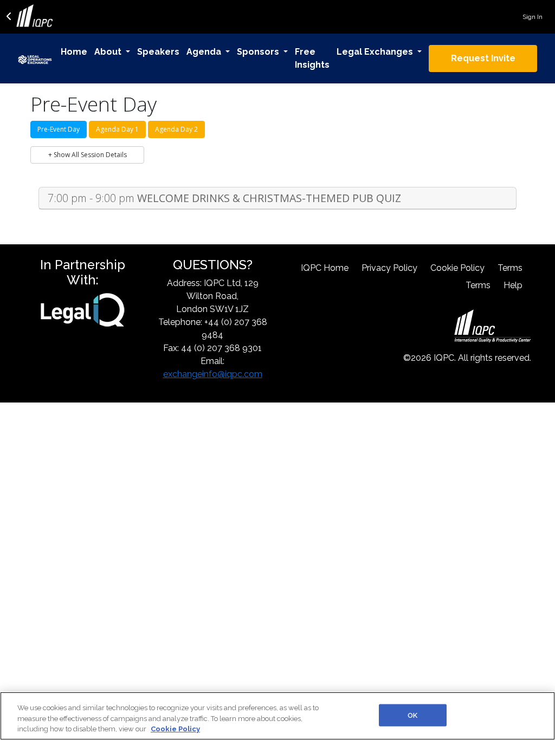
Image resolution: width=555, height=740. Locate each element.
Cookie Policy (457, 268)
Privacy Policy (389, 268)
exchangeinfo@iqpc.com (212, 374)
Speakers (158, 52)
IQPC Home (325, 268)
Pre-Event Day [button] (58, 129)
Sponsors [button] (259, 52)
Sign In (532, 17)
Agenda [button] (204, 52)
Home (74, 52)
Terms (510, 268)
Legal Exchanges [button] (376, 52)
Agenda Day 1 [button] (117, 129)
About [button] (109, 52)
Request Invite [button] (483, 58)
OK (412, 715)
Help (513, 285)
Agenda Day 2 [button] (176, 129)
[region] (277, 716)
